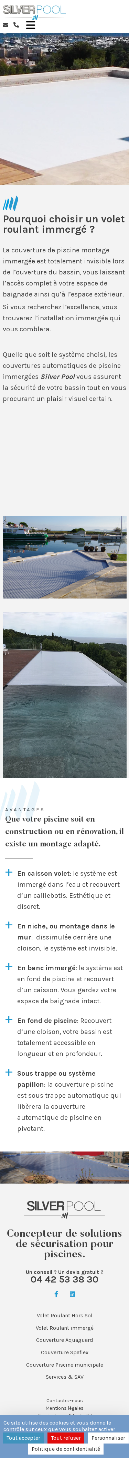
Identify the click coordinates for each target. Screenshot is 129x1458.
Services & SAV (65, 1377)
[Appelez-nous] (16, 25)
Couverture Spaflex (64, 1352)
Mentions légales (64, 1408)
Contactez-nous (64, 1401)
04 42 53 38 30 (64, 1279)
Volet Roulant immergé (65, 1328)
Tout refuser (66, 1438)
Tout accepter (23, 1438)
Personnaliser (108, 1438)
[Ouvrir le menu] (30, 25)
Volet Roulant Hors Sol (65, 1315)
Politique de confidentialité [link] (66, 1449)
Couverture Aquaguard (64, 1340)
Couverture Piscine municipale (64, 1364)
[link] (56, 1294)
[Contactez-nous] (5, 25)
